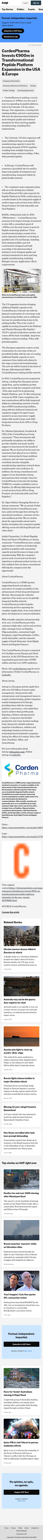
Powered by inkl (21, 1534)
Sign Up (36, 3)
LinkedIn (6, 675)
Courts (31, 9)
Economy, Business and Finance (15, 85)
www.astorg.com (17, 752)
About (27, 1528)
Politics (20, 9)
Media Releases (21, 1531)
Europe (33, 85)
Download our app (11, 36)
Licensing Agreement (25, 90)
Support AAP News (21, 1492)
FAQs (20, 1528)
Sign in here (28, 1351)
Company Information (11, 81)
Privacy (13, 1528)
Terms (6, 1528)
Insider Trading (8, 90)
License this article (10, 912)
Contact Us (34, 1528)
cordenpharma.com (21, 669)
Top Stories (7, 9)
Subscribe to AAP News (13, 31)
